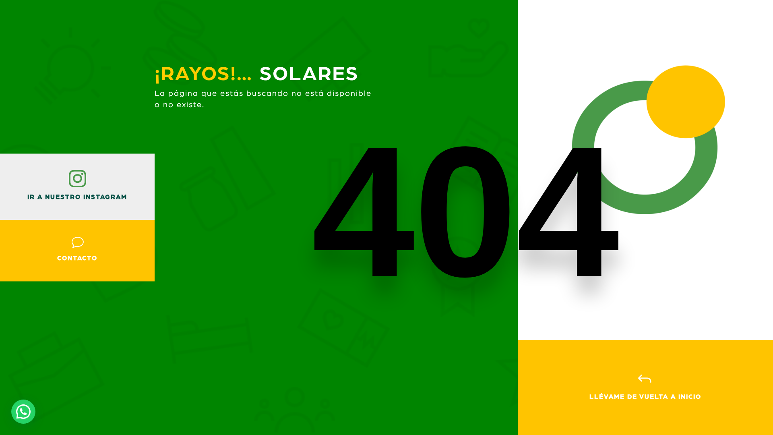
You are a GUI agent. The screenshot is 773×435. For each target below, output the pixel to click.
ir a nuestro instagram (77, 197)
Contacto (77, 258)
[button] (23, 412)
